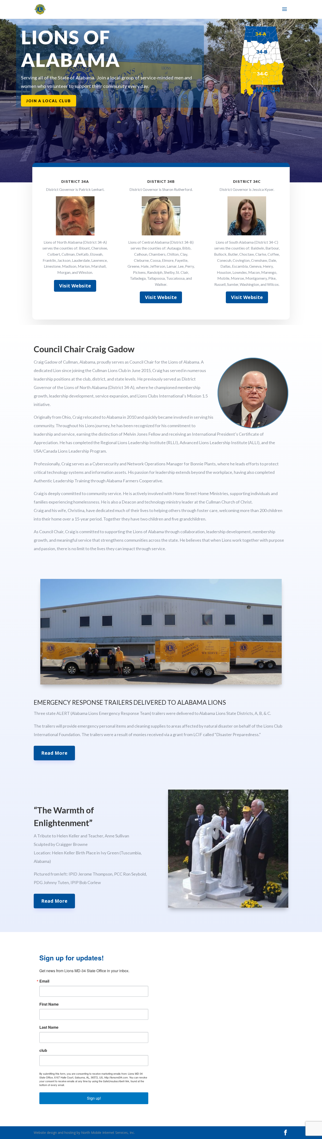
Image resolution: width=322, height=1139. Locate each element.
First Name (49, 1004)
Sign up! (94, 1098)
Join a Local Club (48, 100)
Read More (54, 753)
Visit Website (75, 286)
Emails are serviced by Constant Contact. (89, 1085)
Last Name (48, 1027)
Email (44, 981)
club (43, 1050)
